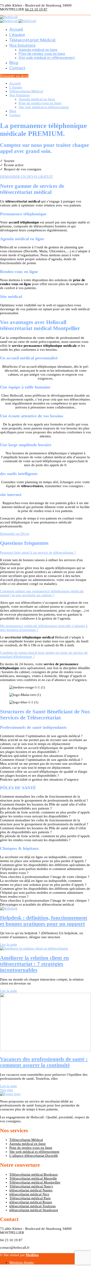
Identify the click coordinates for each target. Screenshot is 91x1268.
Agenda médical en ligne (38, 49)
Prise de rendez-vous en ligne (42, 53)
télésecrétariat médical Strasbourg (33, 1210)
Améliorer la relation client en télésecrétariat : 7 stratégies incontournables (34, 964)
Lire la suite (8, 944)
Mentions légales (21, 1262)
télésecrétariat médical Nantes (30, 1190)
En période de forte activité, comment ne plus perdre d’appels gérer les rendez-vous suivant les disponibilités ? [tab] (45, 814)
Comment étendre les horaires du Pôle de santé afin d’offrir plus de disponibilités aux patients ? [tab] (43, 806)
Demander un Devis (14, 534)
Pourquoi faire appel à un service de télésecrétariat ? (38, 552)
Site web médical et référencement (47, 57)
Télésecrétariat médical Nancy (31, 1186)
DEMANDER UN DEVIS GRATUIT (26, 177)
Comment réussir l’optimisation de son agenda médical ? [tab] (41, 736)
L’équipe (17, 34)
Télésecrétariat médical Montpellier (34, 1182)
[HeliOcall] (9, 17)
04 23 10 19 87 (36, 9)
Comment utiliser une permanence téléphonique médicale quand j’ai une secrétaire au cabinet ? (42, 593)
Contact (17, 68)
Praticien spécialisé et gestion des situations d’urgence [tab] (39, 756)
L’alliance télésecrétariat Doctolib (33, 1155)
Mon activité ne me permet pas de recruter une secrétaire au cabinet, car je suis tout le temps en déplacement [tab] (43, 742)
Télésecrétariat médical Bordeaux (33, 1174)
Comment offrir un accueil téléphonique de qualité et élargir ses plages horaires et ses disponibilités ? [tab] (43, 750)
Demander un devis (14, 76)
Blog (13, 62)
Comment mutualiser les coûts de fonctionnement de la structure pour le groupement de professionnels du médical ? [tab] (44, 798)
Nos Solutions (22, 45)
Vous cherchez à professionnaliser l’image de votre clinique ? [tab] (44, 877)
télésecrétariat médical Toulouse (32, 1206)
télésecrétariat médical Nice (29, 1194)
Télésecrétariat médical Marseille (33, 1178)
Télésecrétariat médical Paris (30, 1198)
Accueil (16, 29)
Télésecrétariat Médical (32, 40)
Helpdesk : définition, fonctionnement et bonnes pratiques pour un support (43, 921)
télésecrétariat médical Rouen (30, 1202)
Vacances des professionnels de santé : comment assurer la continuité (44, 1062)
